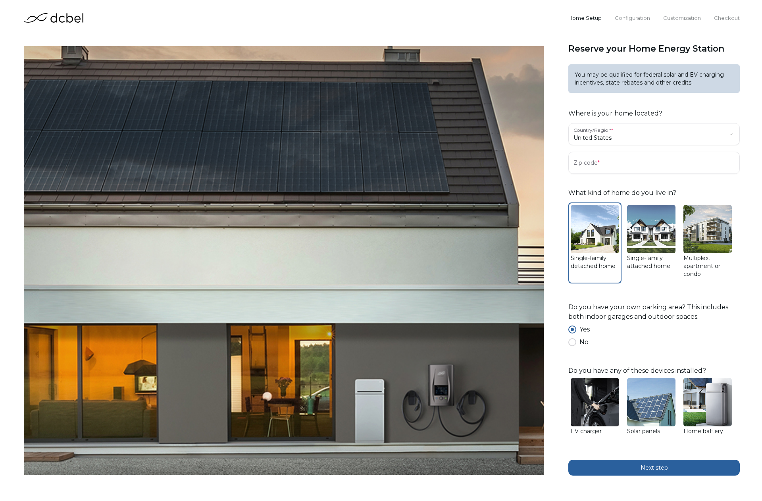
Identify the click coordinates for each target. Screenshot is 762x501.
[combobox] (642, 138)
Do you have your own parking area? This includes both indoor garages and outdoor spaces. (648, 311)
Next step (654, 467)
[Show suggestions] (731, 134)
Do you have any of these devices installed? (637, 370)
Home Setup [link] (585, 18)
